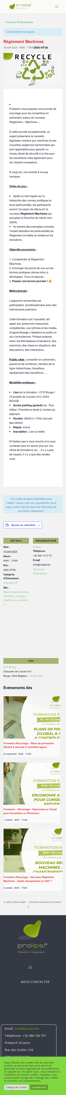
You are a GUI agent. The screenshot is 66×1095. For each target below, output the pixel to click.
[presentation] (32, 717)
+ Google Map (35, 675)
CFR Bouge (9, 667)
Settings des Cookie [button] (16, 1087)
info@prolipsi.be (27, 1028)
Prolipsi (37, 547)
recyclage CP (10, 582)
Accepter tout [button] (39, 1087)
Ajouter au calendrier (23, 525)
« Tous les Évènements (18, 22)
